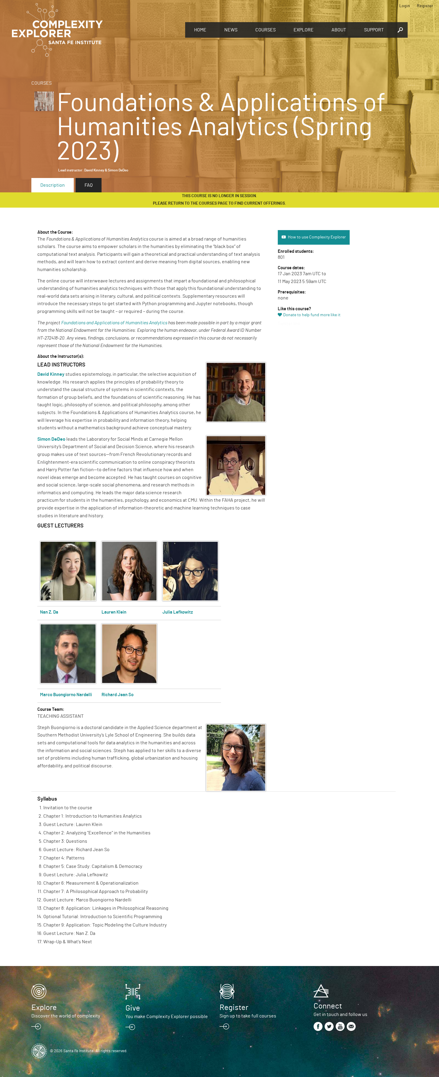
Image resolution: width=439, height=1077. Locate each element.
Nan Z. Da (49, 612)
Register (425, 6)
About (338, 30)
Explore (304, 30)
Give (132, 1008)
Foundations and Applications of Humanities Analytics (114, 322)
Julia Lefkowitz (177, 612)
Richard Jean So (117, 695)
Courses (265, 30)
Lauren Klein (114, 612)
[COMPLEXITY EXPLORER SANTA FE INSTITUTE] (95, 30)
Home (200, 30)
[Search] (400, 30)
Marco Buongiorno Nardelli (66, 695)
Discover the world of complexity (65, 1016)
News (230, 30)
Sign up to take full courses (248, 1016)
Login (404, 6)
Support (374, 30)
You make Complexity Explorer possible (166, 1016)
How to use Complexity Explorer (317, 237)
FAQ (89, 185)
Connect (328, 1006)
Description (52, 185)
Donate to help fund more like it (311, 315)
